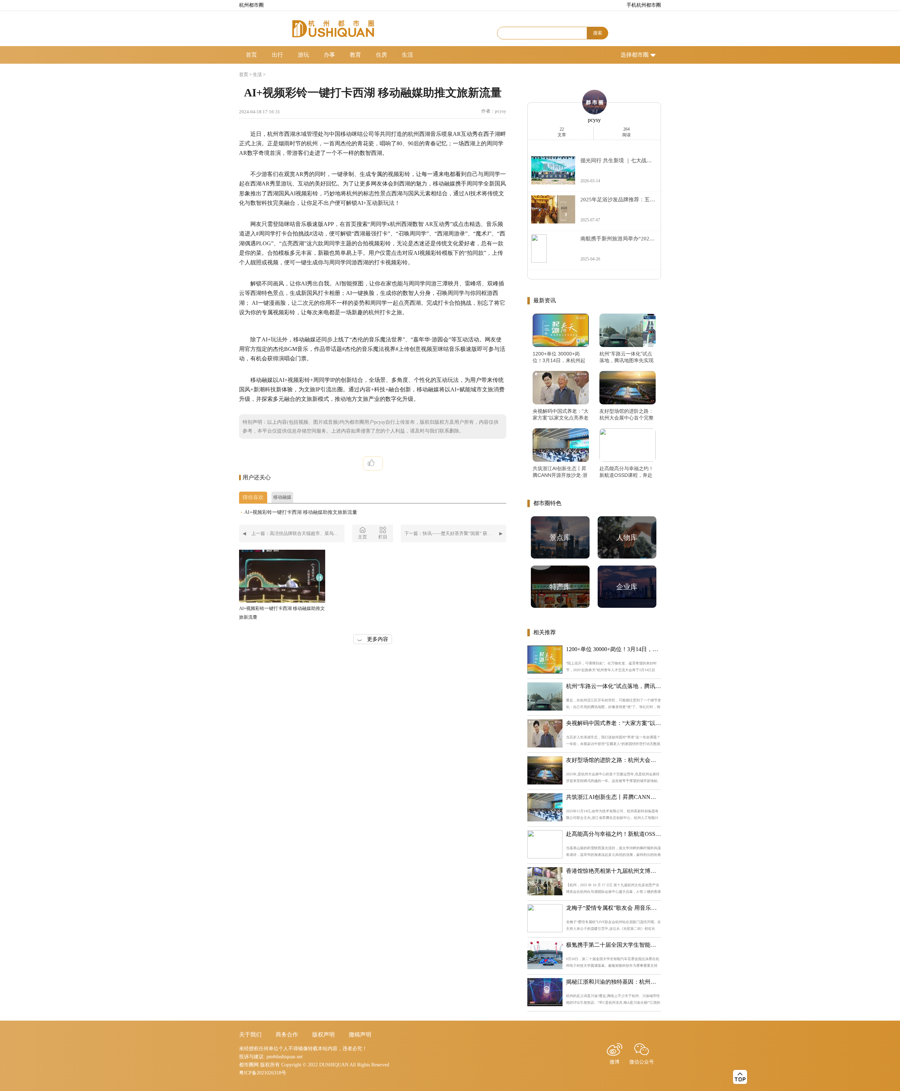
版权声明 (323, 1035)
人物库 (626, 537)
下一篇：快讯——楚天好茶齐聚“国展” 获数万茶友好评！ (455, 533)
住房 (381, 55)
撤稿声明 (360, 1035)
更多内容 (377, 639)
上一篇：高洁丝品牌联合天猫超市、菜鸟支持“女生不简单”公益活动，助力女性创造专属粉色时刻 (298, 533)
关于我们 (250, 1035)
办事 (329, 55)
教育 (355, 55)
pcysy (594, 120)
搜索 (597, 33)
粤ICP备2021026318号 (262, 1073)
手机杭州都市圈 (643, 5)
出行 (277, 55)
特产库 (560, 587)
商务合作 (287, 1035)
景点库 (560, 537)
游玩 (303, 55)
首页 (251, 55)
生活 (407, 55)
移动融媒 (282, 497)
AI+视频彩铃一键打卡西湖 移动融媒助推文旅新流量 (300, 512)
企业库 (626, 587)
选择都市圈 (635, 55)
